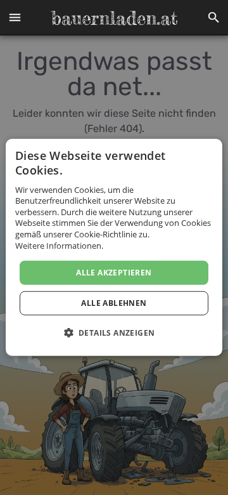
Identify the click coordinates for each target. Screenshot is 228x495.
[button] (14, 18)
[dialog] (114, 247)
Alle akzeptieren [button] (113, 272)
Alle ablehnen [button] (113, 303)
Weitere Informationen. (59, 245)
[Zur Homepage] (114, 17)
